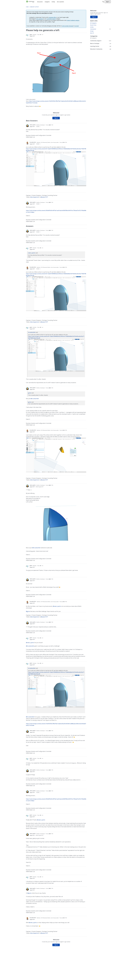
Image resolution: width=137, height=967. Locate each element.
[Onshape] (30, 2)
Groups (92, 31)
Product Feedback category (73, 20)
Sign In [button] (56, 118)
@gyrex (28, 611)
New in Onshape (100, 43)
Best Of (92, 33)
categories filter (52, 17)
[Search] (103, 1)
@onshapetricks (34, 197)
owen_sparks (33, 124)
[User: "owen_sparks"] (27, 125)
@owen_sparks (57, 606)
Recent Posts (93, 25)
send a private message (67, 26)
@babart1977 (44, 197)
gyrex (31, 34)
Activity (91, 27)
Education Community (100, 49)
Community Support (51, 19)
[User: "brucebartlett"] (27, 143)
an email (77, 26)
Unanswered (100, 29)
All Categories (93, 23)
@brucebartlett (35, 398)
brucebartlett (33, 142)
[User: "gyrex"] (27, 35)
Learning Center (100, 46)
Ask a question (39, 19)
